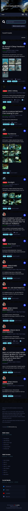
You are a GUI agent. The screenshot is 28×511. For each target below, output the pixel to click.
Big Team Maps (21, 269)
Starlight (11, 182)
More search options (19, 26)
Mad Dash (12, 244)
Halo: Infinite (6, 460)
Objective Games (7, 247)
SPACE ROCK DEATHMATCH (10, 309)
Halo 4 (18, 225)
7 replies (17, 100)
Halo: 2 (5, 470)
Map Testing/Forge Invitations (10, 51)
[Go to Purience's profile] (4, 214)
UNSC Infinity (13, 91)
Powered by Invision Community (14, 508)
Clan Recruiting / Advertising (12, 116)
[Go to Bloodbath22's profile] (4, 130)
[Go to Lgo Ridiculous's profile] (4, 107)
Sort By (23, 37)
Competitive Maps (7, 137)
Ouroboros (12, 134)
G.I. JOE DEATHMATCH (16, 288)
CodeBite (17, 505)
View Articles (6, 440)
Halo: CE (5, 472)
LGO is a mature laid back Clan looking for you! (12, 112)
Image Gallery (7, 446)
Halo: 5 (5, 462)
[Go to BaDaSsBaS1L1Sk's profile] (4, 240)
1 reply (16, 232)
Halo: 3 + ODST (7, 466)
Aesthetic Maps (21, 93)
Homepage (6, 438)
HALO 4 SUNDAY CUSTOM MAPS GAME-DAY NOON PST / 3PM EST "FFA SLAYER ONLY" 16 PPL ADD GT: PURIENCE (13, 221)
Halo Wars (6, 474)
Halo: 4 (5, 464)
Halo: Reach (6, 468)
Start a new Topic (8, 442)
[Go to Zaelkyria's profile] (4, 87)
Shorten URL (6, 448)
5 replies (15, 122)
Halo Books (6, 444)
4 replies (18, 79)
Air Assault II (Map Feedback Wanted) (13, 47)
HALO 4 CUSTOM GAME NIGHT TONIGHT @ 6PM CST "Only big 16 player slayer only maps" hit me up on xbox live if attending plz (14, 356)
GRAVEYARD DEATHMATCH (9, 267)
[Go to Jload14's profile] (4, 42)
